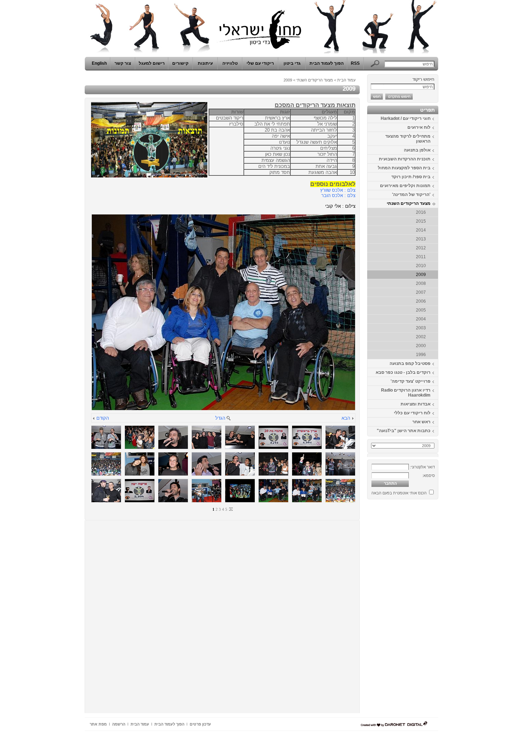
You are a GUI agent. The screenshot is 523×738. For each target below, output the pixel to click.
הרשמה (118, 724)
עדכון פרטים (200, 724)
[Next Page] (230, 509)
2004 (421, 319)
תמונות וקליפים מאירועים (405, 185)
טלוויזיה (230, 63)
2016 (421, 212)
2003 (421, 327)
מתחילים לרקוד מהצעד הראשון (407, 139)
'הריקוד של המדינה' (411, 194)
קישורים (180, 63)
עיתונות (205, 63)
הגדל (220, 418)
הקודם (102, 418)
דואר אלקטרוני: (422, 467)
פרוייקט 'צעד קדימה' (410, 381)
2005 (421, 310)
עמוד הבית (346, 80)
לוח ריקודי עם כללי (412, 412)
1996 (421, 354)
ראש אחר (421, 421)
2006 (421, 301)
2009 (421, 274)
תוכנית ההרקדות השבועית (404, 158)
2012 (421, 247)
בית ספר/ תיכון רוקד (410, 176)
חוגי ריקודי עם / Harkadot (405, 118)
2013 (421, 239)
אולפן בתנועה (417, 150)
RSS (355, 63)
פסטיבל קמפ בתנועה (410, 363)
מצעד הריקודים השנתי (408, 203)
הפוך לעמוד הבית (327, 63)
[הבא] (352, 418)
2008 (421, 283)
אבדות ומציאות (415, 404)
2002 (421, 336)
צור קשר (123, 63)
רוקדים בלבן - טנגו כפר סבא (403, 372)
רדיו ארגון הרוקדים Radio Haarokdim (405, 393)
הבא (346, 418)
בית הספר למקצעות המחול (404, 167)
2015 (421, 221)
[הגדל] (228, 418)
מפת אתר (98, 724)
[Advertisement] (417, 609)
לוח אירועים (418, 127)
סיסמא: (428, 475)
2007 (421, 292)
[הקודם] (93, 418)
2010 (421, 265)
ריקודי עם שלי (260, 63)
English (99, 63)
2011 (421, 256)
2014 (421, 230)
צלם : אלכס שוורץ (337, 190)
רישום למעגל (152, 63)
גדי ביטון (292, 63)
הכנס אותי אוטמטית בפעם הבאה (399, 493)
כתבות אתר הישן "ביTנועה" (403, 430)
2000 (421, 345)
